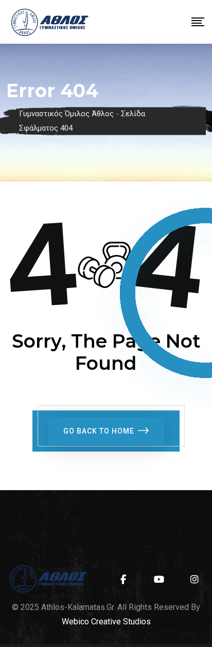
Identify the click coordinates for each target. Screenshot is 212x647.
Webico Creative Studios (106, 621)
